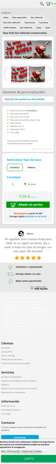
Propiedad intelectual (10, 409)
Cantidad (13, 177)
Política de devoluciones (12, 359)
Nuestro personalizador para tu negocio (19, 380)
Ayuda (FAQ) (6, 351)
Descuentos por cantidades (13, 392)
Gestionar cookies (32, 451)
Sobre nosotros (8, 406)
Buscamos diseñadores (11, 377)
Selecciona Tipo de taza (24, 160)
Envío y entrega (8, 355)
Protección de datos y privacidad (15, 363)
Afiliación (5, 384)
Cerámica (14, 167)
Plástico (31, 167)
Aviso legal (5, 413)
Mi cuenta (5, 347)
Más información (11, 451)
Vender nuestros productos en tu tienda (19, 388)
